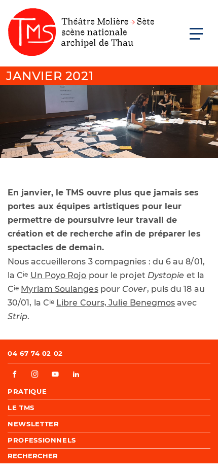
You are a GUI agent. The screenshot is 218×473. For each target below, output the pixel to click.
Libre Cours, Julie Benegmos (115, 303)
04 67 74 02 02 (35, 353)
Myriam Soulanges (59, 289)
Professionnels (42, 440)
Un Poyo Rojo (58, 275)
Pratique (27, 391)
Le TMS (21, 407)
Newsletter (33, 424)
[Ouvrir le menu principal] (196, 33)
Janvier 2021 (49, 76)
